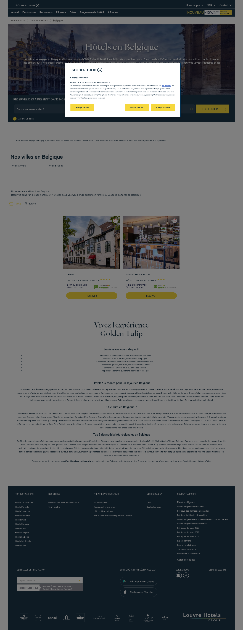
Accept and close (163, 107)
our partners (166, 85)
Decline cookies (136, 107)
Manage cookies (82, 107)
